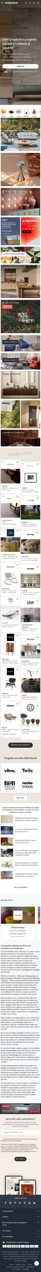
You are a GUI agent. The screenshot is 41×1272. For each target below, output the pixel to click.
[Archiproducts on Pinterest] (15, 1203)
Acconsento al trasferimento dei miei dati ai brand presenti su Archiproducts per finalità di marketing (19, 1140)
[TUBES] (30, 414)
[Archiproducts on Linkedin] (34, 1203)
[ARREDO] (3, 111)
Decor (31, 978)
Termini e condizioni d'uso (15, 1267)
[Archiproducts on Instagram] (10, 1203)
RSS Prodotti (16, 1269)
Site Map (26, 1269)
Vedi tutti (20, 798)
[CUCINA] (19, 111)
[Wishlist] (30, 3)
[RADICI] (10, 414)
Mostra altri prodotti (20, 745)
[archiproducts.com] (11, 3)
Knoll (2, 989)
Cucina (25, 978)
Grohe (11, 1059)
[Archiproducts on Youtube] (29, 1203)
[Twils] (27, 770)
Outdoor (10, 978)
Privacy (11, 1265)
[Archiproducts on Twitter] (20, 1203)
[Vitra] (10, 770)
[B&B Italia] (10, 785)
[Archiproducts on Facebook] (6, 1203)
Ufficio (18, 978)
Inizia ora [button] (20, 66)
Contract (5, 980)
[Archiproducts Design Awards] (30, 231)
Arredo (22, 976)
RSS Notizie (30, 1267)
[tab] (20, 1211)
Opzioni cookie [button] (21, 1265)
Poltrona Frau (21, 1000)
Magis (8, 1005)
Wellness (36, 978)
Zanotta (18, 989)
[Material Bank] (10, 231)
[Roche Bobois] (27, 785)
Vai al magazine (20, 887)
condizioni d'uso (23, 1144)
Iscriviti (22, 1159)
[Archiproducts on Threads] (25, 1203)
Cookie (29, 1265)
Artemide (11, 989)
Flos (6, 989)
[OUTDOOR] (34, 111)
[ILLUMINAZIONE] (26, 111)
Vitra (34, 987)
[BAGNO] (11, 111)
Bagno (3, 978)
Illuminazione (31, 976)
